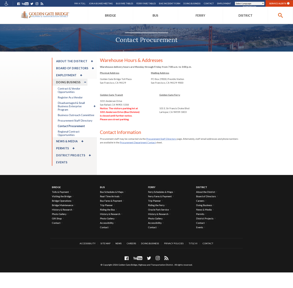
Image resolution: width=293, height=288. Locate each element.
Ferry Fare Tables (146, 3)
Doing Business (192, 3)
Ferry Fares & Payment (160, 196)
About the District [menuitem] (71, 61)
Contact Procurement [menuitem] (71, 126)
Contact (209, 3)
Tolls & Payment (60, 191)
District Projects (204, 218)
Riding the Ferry (156, 205)
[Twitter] (32, 4)
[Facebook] (18, 4)
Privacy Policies (174, 243)
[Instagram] (37, 4)
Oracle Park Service (158, 209)
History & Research (62, 209)
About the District (205, 191)
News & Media (204, 209)
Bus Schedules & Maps (111, 191)
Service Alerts (279, 3)
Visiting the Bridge (61, 196)
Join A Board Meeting (101, 3)
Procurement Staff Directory (161, 138)
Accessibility (107, 222)
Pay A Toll (80, 3)
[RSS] (42, 4)
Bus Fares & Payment (111, 200)
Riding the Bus (107, 209)
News (119, 243)
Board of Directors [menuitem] (72, 68)
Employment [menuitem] (66, 75)
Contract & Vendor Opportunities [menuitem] (69, 90)
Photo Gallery (59, 213)
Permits (200, 213)
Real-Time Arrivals (109, 196)
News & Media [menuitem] (67, 141)
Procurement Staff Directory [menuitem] (75, 120)
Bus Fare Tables (124, 3)
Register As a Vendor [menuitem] (70, 97)
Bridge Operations (61, 200)
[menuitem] (110, 15)
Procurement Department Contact (138, 142)
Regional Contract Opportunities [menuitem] (69, 133)
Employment (224, 3)
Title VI (193, 243)
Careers (200, 200)
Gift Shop (57, 218)
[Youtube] (25, 4)
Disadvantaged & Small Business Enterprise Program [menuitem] (71, 106)
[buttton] (280, 15)
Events (199, 227)
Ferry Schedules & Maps (160, 191)
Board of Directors (206, 196)
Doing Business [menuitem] (68, 82)
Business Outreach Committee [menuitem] (76, 115)
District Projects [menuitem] (70, 155)
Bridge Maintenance (62, 205)
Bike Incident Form (169, 3)
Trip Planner (106, 205)
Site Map (105, 243)
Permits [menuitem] (62, 148)
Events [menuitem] (61, 162)
